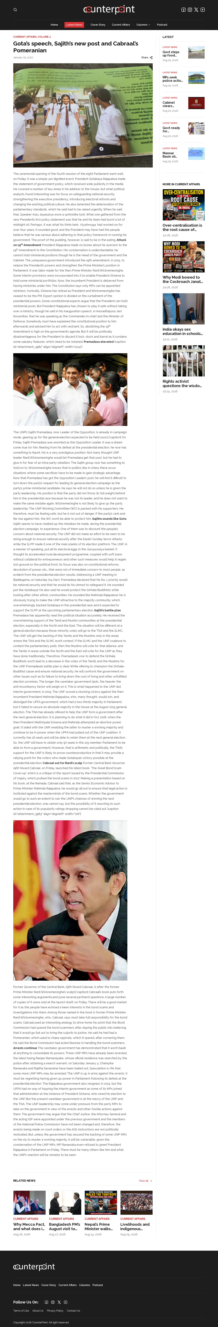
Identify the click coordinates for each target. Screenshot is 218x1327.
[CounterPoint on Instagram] (190, 10)
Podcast (162, 24)
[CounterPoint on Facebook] (183, 10)
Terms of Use (21, 1311)
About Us (37, 1311)
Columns (141, 24)
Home (54, 24)
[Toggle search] (15, 10)
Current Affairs (121, 24)
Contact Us (73, 1311)
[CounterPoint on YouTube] (203, 10)
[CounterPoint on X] (196, 10)
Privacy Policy (55, 1311)
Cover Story (98, 24)
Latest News (74, 24)
